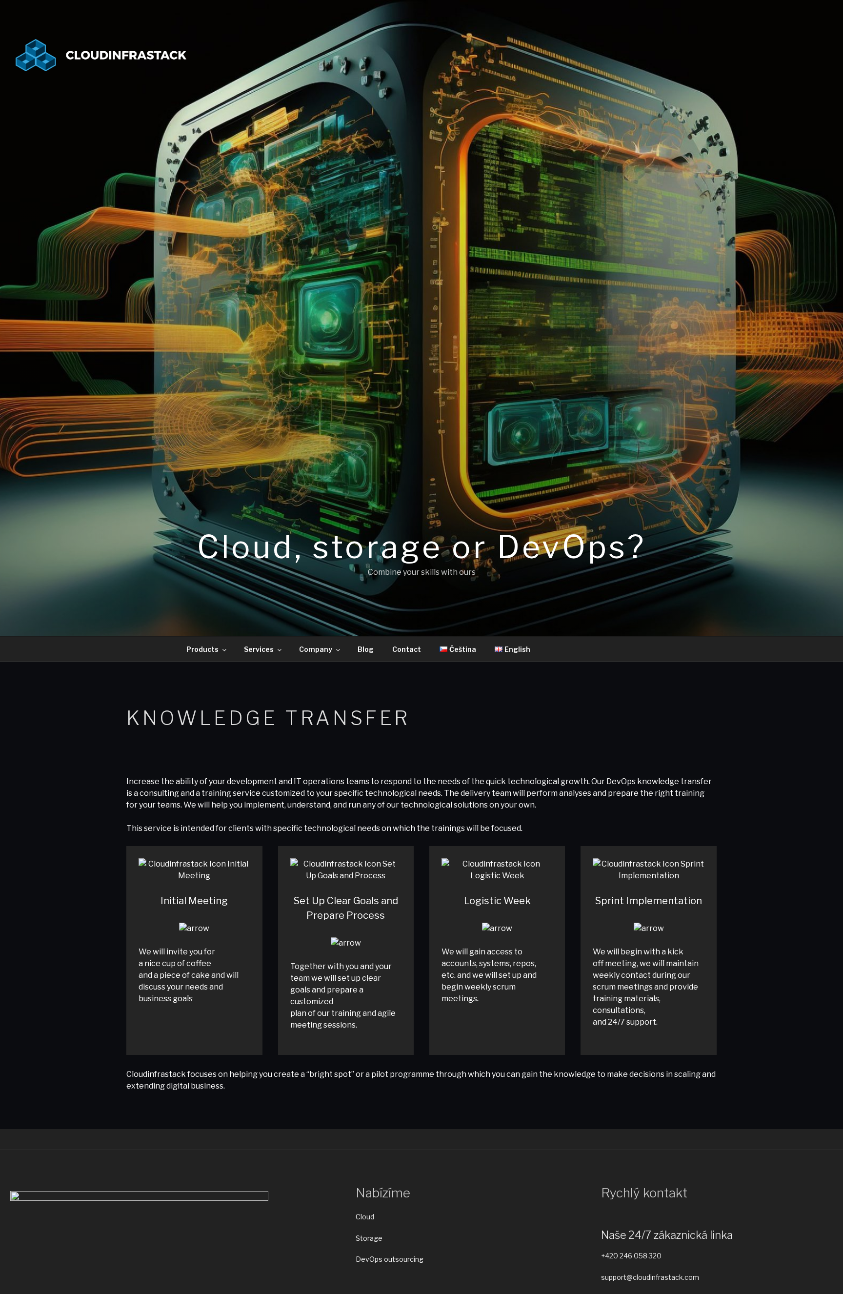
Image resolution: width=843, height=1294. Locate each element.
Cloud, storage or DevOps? (421, 547)
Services (259, 649)
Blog (366, 649)
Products (202, 649)
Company (315, 649)
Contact (406, 649)
